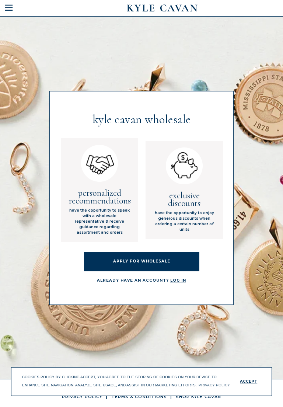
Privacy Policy (82, 396)
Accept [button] (248, 381)
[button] (24, 8)
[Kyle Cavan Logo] (162, 8)
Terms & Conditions (139, 396)
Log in (178, 280)
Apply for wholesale (141, 261)
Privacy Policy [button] (214, 385)
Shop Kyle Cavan (198, 396)
